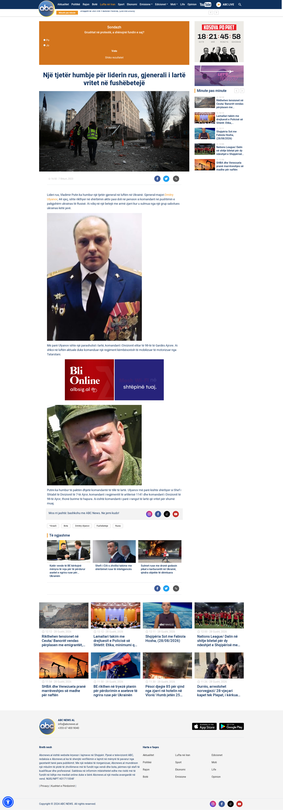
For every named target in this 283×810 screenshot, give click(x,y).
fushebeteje (102, 525)
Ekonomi (132, 4)
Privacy (44, 786)
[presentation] (237, 91)
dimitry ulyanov (82, 525)
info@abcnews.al (68, 724)
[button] (8, 802)
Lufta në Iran (107, 4)
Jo (47, 45)
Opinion (192, 4)
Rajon (86, 4)
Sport (121, 4)
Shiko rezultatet (114, 58)
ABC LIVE (228, 4)
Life (182, 4)
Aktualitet (63, 4)
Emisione (145, 4)
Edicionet (160, 4)
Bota (66, 525)
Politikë (75, 4)
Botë (94, 4)
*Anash (53, 525)
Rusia (118, 525)
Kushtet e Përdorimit (63, 786)
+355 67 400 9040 (68, 728)
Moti (173, 4)
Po (47, 40)
